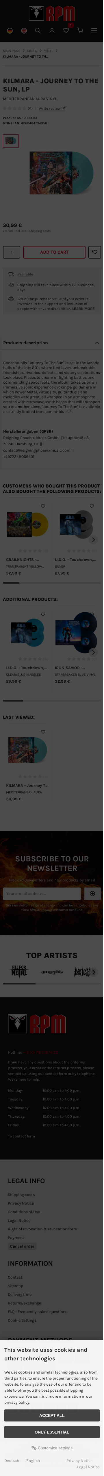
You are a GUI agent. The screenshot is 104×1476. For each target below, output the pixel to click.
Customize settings (55, 1448)
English (33, 1460)
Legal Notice (88, 1467)
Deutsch (11, 1460)
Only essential (52, 1432)
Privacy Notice (79, 1460)
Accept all (52, 1415)
